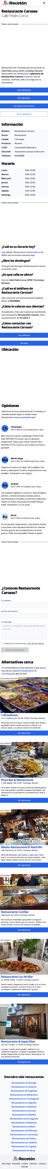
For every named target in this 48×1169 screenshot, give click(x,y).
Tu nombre (6, 600)
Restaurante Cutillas (14, 912)
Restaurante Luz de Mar (17, 977)
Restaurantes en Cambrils (24, 1142)
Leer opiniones (24, 90)
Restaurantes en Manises (24, 1106)
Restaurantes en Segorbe (24, 1102)
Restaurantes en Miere (24, 1126)
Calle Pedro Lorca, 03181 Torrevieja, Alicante (22, 70)
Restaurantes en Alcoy (24, 1150)
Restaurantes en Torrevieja (24, 1134)
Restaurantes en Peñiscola (24, 1130)
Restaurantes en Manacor (24, 1122)
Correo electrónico (9, 611)
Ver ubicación (24, 98)
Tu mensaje (6, 622)
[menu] (44, 2)
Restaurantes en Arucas (24, 1110)
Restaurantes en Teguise (24, 1146)
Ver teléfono (24, 335)
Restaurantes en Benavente (24, 1094)
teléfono (15, 79)
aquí (32, 255)
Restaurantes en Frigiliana (24, 1090)
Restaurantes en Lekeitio (24, 1086)
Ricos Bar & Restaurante (17, 780)
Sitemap (24, 1166)
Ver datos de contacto (24, 106)
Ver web (24, 343)
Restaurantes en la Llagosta (24, 1118)
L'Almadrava (9, 715)
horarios (28, 76)
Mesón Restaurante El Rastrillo (21, 847)
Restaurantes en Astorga (24, 1082)
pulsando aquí (28, 417)
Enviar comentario (15, 649)
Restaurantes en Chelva (24, 1138)
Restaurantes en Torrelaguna (24, 1098)
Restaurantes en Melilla (24, 1114)
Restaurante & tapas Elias (18, 1041)
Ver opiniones (24, 733)
